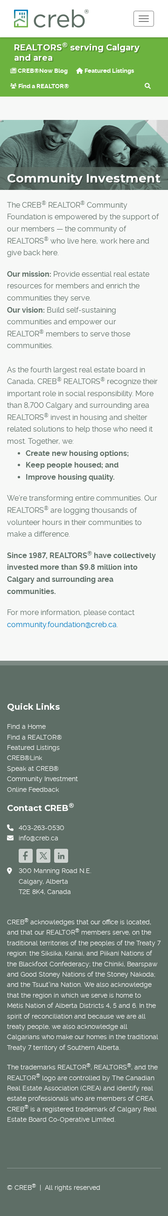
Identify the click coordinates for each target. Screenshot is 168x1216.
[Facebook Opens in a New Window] (26, 854)
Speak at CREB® (33, 768)
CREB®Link (24, 758)
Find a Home (26, 726)
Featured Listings (108, 70)
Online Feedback (33, 789)
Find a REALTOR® (43, 86)
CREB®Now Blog (42, 70)
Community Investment (42, 779)
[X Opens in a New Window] (43, 854)
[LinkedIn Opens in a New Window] (61, 854)
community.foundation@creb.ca (62, 624)
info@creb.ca (38, 838)
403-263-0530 (41, 828)
